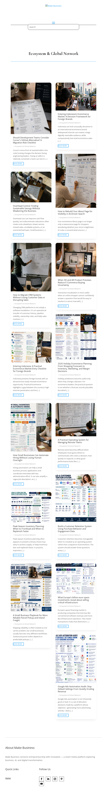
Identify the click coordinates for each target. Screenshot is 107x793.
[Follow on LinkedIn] (48, 779)
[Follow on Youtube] (41, 783)
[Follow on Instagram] (55, 779)
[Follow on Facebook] (41, 779)
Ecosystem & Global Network (25, 146)
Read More (17, 163)
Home (8, 778)
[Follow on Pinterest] (61, 779)
